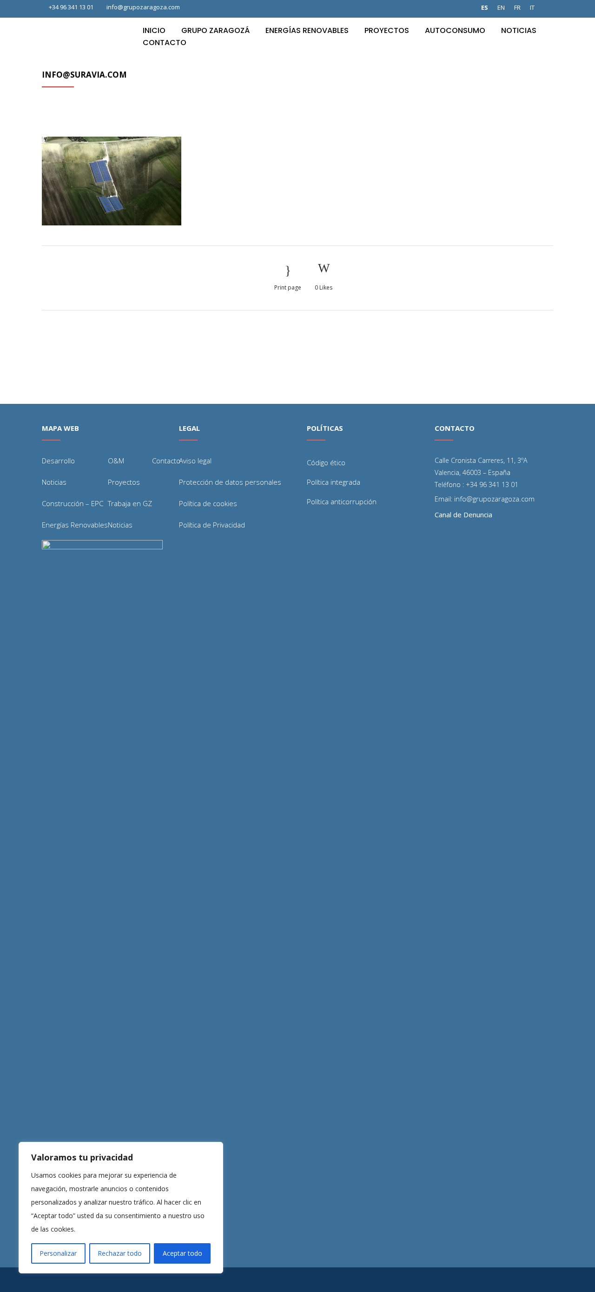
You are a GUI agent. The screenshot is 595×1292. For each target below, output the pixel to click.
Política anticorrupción (342, 501)
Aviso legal (195, 460)
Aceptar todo (182, 1253)
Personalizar (58, 1253)
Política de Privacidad (212, 524)
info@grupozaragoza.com (143, 7)
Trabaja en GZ (130, 503)
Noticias (54, 482)
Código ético (326, 462)
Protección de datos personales (230, 482)
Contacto (166, 460)
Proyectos (124, 482)
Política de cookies (208, 503)
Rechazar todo (120, 1253)
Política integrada (333, 482)
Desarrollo (58, 460)
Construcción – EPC (72, 503)
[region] (121, 1207)
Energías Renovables (75, 524)
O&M (116, 460)
